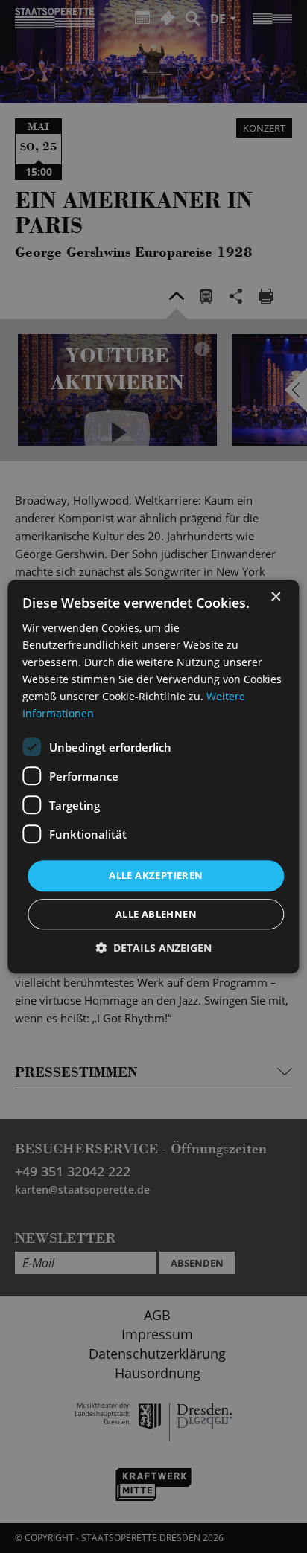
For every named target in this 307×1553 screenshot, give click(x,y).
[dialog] (153, 776)
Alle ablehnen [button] (156, 913)
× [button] (275, 597)
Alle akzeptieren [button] (156, 876)
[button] (153, 948)
